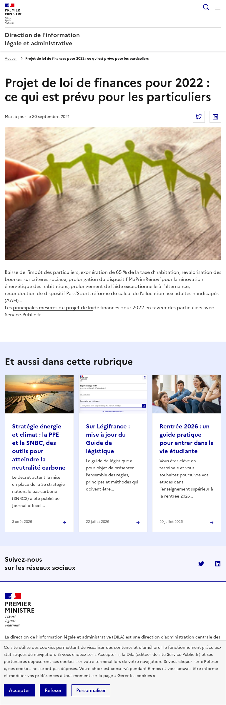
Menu (218, 7)
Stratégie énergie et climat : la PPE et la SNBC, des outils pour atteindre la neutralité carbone (39, 447)
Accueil (11, 58)
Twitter (201, 564)
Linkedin (218, 564)
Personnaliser (91, 690)
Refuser (53, 690)
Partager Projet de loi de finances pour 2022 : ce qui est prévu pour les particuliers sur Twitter (199, 117)
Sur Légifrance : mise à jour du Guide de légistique (108, 438)
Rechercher (206, 7)
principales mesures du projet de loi (53, 307)
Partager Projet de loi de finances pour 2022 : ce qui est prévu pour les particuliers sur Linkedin (215, 117)
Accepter (19, 690)
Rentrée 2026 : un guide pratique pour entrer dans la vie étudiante (186, 438)
